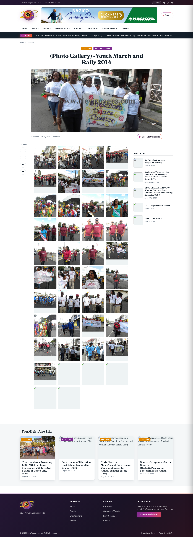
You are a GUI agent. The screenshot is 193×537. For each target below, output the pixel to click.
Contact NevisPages (148, 514)
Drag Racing (81, 35)
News (34, 29)
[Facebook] (164, 3)
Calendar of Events (111, 511)
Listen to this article (149, 137)
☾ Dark (157, 3)
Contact (125, 29)
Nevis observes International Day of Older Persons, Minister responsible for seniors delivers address (135, 35)
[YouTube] (172, 3)
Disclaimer (145, 533)
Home (25, 29)
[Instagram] (168, 3)
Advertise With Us (166, 533)
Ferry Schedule (109, 29)
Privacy (154, 533)
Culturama (92, 29)
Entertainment (61, 29)
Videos (77, 29)
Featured (30, 42)
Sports (46, 29)
